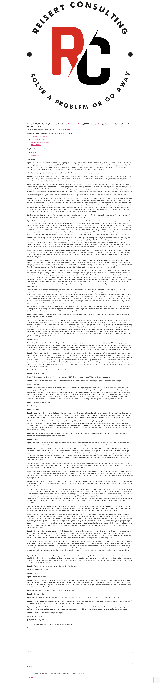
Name (29, 651)
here (68, 130)
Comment (31, 628)
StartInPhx (34, 152)
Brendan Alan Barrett (75, 124)
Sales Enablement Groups (40, 142)
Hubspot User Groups (38, 139)
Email (29, 659)
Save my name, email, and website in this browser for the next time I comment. (56, 673)
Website (30, 666)
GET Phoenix (35, 155)
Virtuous (99, 124)
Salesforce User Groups (39, 137)
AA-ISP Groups (36, 145)
